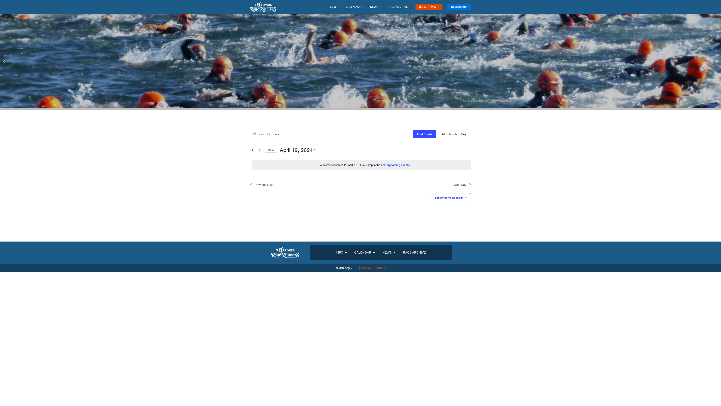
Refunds (380, 268)
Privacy (366, 268)
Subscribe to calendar (449, 197)
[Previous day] (252, 150)
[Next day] (259, 150)
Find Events (424, 134)
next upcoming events (395, 165)
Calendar (353, 6)
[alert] (361, 165)
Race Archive (398, 6)
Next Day (460, 185)
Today (271, 149)
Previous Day (264, 185)
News (374, 6)
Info (333, 6)
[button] (4, 61)
